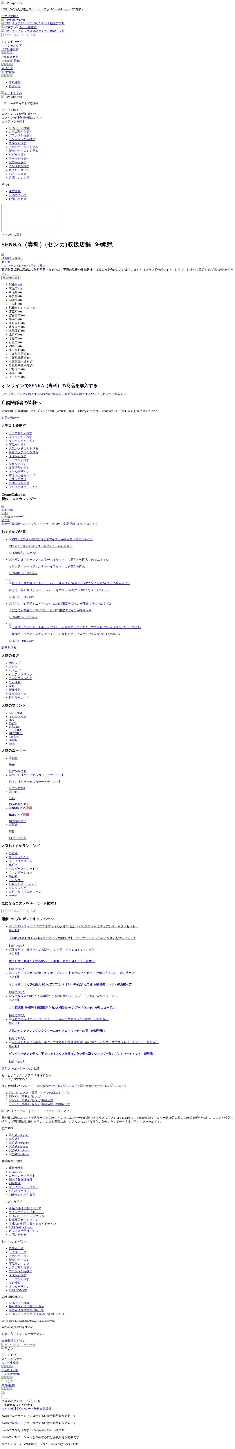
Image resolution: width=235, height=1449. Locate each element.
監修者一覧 (16, 1248)
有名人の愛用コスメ (22, 475)
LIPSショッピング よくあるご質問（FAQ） (37, 1314)
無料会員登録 (42, 1408)
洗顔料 (13, 876)
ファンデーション (20, 872)
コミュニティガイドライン (26, 1212)
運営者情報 (16, 1167)
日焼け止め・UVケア (23, 884)
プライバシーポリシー (23, 1187)
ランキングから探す (22, 139)
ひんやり (15, 682)
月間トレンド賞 (19, 177)
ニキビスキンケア (20, 678)
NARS (13, 739)
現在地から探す (11, 277)
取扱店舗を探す (19, 166)
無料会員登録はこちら (28, 117)
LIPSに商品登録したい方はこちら (76, 523)
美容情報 (15, 1282)
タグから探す (17, 154)
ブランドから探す (20, 135)
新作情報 (15, 689)
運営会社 (15, 191)
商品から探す (17, 143)
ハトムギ (15, 670)
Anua (12, 743)
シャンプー (16, 880)
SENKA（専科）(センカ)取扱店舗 (31, 1100)
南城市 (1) (15, 288)
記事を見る (8, 647)
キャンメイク (17, 716)
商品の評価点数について (25, 1208)
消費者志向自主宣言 (22, 1194)
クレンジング (17, 887)
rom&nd (14, 736)
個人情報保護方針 (20, 1179)
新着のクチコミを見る (23, 150)
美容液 (13, 853)
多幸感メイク (17, 693)
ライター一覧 (17, 1252)
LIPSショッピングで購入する (20, 393)
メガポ (13, 666)
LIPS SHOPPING (19, 128)
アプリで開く (10, 16)
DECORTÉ (16, 733)
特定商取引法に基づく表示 (26, 1306)
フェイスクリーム (20, 861)
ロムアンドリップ (20, 674)
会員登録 (7, 1340)
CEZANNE (16, 712)
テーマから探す (19, 158)
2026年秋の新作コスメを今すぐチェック (27, 523)
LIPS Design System (21, 1227)
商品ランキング (19, 1263)
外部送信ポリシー (20, 1190)
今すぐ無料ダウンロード (17, 1408)
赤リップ (15, 662)
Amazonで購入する (52, 393)
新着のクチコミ (19, 1259)
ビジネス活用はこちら (23, 1230)
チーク (13, 895)
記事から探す (17, 162)
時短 (12, 686)
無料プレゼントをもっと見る (20, 1068)
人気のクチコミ (19, 1255)
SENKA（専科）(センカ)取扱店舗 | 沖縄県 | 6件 (39, 1104)
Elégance (14, 726)
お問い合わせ (17, 198)
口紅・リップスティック (25, 891)
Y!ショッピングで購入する (108, 393)
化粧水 (13, 864)
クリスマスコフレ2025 (23, 486)
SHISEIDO (15, 729)
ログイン (15, 86)
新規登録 (15, 82)
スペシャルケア (19, 857)
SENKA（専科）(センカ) (25, 1096)
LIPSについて (18, 195)
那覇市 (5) (15, 284)
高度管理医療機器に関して (26, 1310)
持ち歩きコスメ (19, 697)
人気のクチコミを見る (23, 146)
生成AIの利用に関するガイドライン (32, 1223)
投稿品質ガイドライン (23, 1219)
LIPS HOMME (18, 1290)
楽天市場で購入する (77, 393)
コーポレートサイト (22, 1175)
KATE (13, 723)
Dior (11, 720)
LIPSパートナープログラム (26, 1216)
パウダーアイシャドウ (23, 868)
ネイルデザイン (19, 170)
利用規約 (15, 1183)
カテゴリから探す (20, 131)
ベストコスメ (17, 173)
